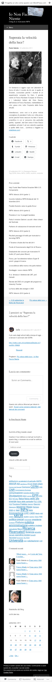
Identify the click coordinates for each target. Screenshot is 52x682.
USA (25, 541)
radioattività (13, 529)
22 (25, 645)
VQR (40, 541)
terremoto (20, 538)
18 (40, 640)
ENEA (24, 496)
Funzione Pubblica (19, 504)
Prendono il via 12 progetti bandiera (22, 215)
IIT (14, 510)
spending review (22, 534)
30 (30, 649)
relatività (40, 173)
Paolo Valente (14, 48)
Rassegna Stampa (30, 171)
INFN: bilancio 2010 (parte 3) (19, 231)
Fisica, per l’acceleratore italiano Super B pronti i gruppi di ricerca (24, 259)
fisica (19, 173)
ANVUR (12, 483)
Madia (37, 513)
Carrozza (26, 486)
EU (10, 498)
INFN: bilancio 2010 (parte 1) (19, 194)
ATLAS (30, 484)
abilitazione (13, 481)
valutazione (33, 540)
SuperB (32, 535)
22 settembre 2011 (26, 48)
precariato (27, 519)
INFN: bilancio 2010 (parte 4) (19, 293)
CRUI (37, 493)
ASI (18, 483)
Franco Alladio (21, 567)
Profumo (19, 522)
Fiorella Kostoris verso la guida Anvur (22, 206)
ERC (40, 496)
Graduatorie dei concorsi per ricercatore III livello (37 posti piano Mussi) (24, 252)
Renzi (19, 529)
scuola (38, 532)
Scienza (29, 532)
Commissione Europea (23, 490)
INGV (31, 510)
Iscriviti (14, 453)
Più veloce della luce (38, 300)
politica (13, 519)
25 (40, 645)
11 (40, 635)
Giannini (37, 504)
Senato (12, 535)
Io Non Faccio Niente (17, 419)
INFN (23, 173)
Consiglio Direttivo (29, 493)
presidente (36, 519)
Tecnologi (13, 537)
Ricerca (28, 528)
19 (11, 645)
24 (35, 645)
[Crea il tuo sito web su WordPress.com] (26, 3)
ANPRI (39, 481)
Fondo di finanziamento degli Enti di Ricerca (25, 247)
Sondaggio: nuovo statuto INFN (20, 270)
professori (12, 522)
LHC (26, 513)
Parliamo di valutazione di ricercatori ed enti (25, 226)
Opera (37, 517)
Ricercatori (17, 531)
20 (16, 645)
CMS (40, 487)
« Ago (11, 655)
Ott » (16, 655)
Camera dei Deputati (15, 487)
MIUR (18, 515)
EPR (35, 495)
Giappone (12, 507)
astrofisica (23, 484)
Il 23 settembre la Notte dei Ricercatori (16, 301)
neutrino (33, 173)
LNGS (28, 173)
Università (16, 540)
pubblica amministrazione (21, 523)
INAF (18, 510)
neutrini (26, 516)
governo (20, 506)
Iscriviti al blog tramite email (20, 432)
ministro (11, 517)
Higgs (29, 506)
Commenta (33, 399)
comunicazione (16, 492)
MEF (41, 513)
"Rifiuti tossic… (22, 554)
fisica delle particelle (25, 501)
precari (20, 519)
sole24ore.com (14, 130)
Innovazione (16, 513)
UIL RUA (26, 538)
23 (30, 645)
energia (29, 496)
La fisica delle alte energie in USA (21, 288)
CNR (12, 489)
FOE (10, 504)
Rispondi (19, 350)
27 (16, 649)
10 (35, 635)
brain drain (38, 483)
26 (11, 649)
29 (25, 649)
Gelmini (30, 504)
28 (20, 649)
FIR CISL (15, 499)
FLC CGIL (38, 501)
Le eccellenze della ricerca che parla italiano (25, 265)
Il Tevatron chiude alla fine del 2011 (22, 242)
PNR (40, 516)
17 (35, 640)
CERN (14, 173)
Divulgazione (15, 495)
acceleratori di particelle (27, 481)
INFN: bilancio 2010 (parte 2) (19, 210)
